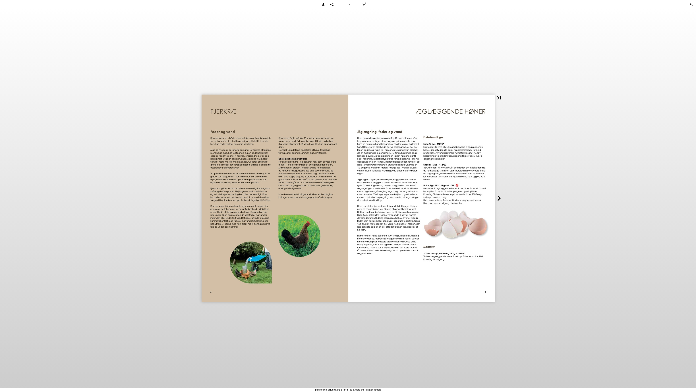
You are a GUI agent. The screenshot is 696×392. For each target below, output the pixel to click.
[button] (323, 4)
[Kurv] (364, 4)
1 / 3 (348, 4)
